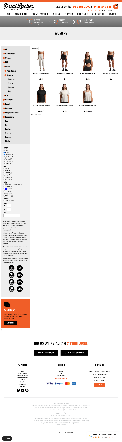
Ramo (60, 415)
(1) (9, 189)
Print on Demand (58, 410)
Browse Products (22, 375)
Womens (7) (9, 154)
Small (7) (7, 170)
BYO (6, 95)
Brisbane (52, 418)
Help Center (22, 384)
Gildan (64, 415)
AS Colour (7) (9, 196)
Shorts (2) (9, 159)
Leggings (11, 87)
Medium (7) (8, 172)
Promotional (9, 116)
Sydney (85, 418)
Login (90, 10)
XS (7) (7, 168)
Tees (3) (8, 163)
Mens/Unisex (10, 53)
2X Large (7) (8, 179)
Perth (80, 418)
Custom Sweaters (50, 408)
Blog (61, 373)
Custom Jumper (37, 405)
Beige (8, 186)
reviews (110, 437)
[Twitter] (22, 390)
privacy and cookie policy (81, 420)
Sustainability (61, 375)
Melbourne (75, 418)
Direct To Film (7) (10, 200)
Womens (8, 57)
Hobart (69, 418)
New (6, 121)
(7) (14, 184)
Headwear (8, 108)
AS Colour (54, 415)
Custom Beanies (84, 405)
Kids (6, 62)
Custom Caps (61, 408)
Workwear (8, 99)
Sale (6, 125)
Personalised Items (61, 405)
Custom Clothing (22, 377)
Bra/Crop (11, 79)
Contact (22, 386)
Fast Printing (48, 410)
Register (97, 10)
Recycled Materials (12, 112)
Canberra (58, 418)
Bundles (8, 129)
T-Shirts (8, 133)
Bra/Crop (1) (10, 157)
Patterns (9, 191)
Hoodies (8, 137)
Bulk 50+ (22, 382)
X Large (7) (8, 177)
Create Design (22, 373)
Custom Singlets (82, 408)
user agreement (66, 420)
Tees (9, 91)
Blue (8, 189)
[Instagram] (26, 390)
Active (7, 66)
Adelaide (45, 418)
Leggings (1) (9, 161)
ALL (6, 49)
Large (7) (7, 175)
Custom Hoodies (40, 408)
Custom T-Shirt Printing (70, 410)
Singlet (7, 141)
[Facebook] (18, 390)
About (61, 371)
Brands (7, 104)
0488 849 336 (103, 6)
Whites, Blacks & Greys (13, 184)
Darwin (64, 418)
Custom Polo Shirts (71, 408)
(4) (9, 186)
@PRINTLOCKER (78, 343)
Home (22, 371)
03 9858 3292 (82, 6)
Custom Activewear (49, 405)
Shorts (10, 83)
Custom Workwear (73, 405)
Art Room (22, 380)
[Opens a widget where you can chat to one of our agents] (7, 438)
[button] (21, 14)
